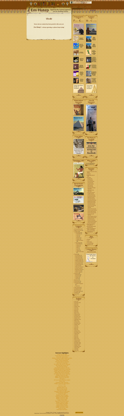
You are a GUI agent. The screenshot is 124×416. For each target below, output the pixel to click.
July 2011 (76, 325)
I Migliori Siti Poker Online (62, 406)
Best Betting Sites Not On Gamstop (62, 369)
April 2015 (76, 303)
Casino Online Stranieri (62, 404)
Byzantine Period (78, 269)
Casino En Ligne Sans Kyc (62, 382)
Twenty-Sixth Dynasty (92, 212)
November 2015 (77, 302)
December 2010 (77, 332)
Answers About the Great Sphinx (49, 6)
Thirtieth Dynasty (91, 218)
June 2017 (76, 301)
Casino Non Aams (53, 7)
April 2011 (76, 329)
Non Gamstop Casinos (62, 366)
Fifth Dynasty (90, 185)
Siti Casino (62, 378)
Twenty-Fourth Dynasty (92, 210)
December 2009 (77, 342)
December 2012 (77, 316)
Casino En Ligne (62, 393)
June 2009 (76, 350)
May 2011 (76, 328)
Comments (90, 243)
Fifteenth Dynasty (91, 197)
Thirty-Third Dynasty (92, 222)
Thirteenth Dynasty (91, 194)
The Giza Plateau (79, 240)
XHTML (79, 412)
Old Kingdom (78, 257)
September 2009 (77, 346)
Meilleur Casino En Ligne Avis (62, 377)
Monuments (77, 274)
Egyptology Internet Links (65, 6)
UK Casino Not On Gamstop (62, 361)
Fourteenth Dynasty (91, 196)
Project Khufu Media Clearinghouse (91, 231)
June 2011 (76, 327)
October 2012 (77, 318)
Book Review (77, 289)
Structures (76, 273)
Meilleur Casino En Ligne (62, 375)
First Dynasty (90, 180)
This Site (82, 6)
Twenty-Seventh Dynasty (91, 215)
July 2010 (76, 334)
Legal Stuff (88, 6)
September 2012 (77, 319)
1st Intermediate (78, 259)
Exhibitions (76, 292)
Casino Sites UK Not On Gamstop (62, 371)
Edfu (77, 247)
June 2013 (76, 309)
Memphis (78, 237)
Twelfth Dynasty (91, 193)
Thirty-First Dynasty (91, 220)
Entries (89, 241)
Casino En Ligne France (62, 356)
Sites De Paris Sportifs (62, 389)
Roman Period (78, 268)
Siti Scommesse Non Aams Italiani (62, 380)
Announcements (77, 229)
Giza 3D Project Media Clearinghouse (91, 227)
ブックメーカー (62, 384)
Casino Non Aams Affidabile (62, 396)
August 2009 (76, 347)
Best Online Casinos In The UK (62, 367)
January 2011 (77, 330)
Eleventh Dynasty (91, 192)
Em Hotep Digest (77, 291)
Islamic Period (78, 270)
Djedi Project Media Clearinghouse (91, 225)
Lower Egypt (77, 232)
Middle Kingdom (78, 260)
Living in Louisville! (79, 283)
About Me (75, 6)
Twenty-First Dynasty (92, 205)
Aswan (77, 246)
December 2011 (77, 323)
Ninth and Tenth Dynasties (91, 191)
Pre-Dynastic (77, 255)
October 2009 (77, 345)
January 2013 (77, 315)
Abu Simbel (78, 243)
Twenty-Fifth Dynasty (92, 211)
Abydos (77, 245)
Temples (77, 277)
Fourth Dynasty (91, 183)
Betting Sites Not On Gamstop (62, 372)
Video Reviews (77, 287)
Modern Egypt (78, 272)
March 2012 (76, 320)
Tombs (76, 278)
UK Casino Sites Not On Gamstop (62, 364)
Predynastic (90, 178)
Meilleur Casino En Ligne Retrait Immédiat (62, 358)
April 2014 (76, 305)
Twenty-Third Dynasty (92, 208)
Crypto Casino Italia (62, 399)
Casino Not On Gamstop (85, 7)
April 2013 (76, 311)
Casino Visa (62, 381)
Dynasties (38, 7)
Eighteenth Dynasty (91, 201)
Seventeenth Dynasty (92, 200)
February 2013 (77, 314)
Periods (75, 254)
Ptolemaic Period (78, 266)
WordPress (67, 412)
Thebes (77, 250)
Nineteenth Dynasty (91, 202)
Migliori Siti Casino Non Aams (62, 376)
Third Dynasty (90, 182)
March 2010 (76, 338)
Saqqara (78, 239)
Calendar (38, 6)
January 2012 (77, 321)
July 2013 (76, 307)
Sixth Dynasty (90, 186)
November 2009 (77, 343)
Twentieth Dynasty (91, 203)
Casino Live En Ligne (62, 354)
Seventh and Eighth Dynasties (91, 188)
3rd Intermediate (78, 264)
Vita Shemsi (76, 282)
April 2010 (76, 337)
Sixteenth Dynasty (91, 198)
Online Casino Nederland (62, 360)
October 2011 (77, 324)
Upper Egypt (77, 242)
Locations (76, 231)
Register (88, 239)
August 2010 (76, 333)
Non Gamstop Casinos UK (62, 365)
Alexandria (78, 233)
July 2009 (76, 348)
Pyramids (77, 275)
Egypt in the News (77, 230)
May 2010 (76, 336)
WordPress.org (90, 244)
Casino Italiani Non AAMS (62, 403)
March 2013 (76, 312)
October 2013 (77, 306)
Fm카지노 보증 (62, 386)
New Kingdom (78, 263)
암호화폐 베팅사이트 (62, 387)
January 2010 (77, 341)
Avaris (77, 235)
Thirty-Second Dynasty (92, 221)
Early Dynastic (78, 256)
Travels (76, 285)
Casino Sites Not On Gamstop (62, 355)
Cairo (77, 236)
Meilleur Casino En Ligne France (62, 370)
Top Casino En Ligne (62, 390)
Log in (88, 240)
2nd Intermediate (78, 261)
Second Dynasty (91, 181)
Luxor (77, 249)
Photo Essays (77, 281)
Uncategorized (77, 288)
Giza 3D (76, 293)
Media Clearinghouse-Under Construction (91, 229)
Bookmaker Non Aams (62, 409)
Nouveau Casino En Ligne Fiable (62, 391)
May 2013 (76, 310)
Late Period (77, 265)
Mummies (76, 279)
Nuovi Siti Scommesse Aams (62, 401)
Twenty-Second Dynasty (91, 207)
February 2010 (77, 339)
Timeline (44, 7)
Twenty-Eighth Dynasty (92, 216)
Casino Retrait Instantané (62, 392)
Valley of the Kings (80, 251)
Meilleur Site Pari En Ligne (62, 407)
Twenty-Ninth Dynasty (92, 217)
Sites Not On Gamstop (62, 363)
